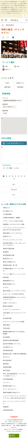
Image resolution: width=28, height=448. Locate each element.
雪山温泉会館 (7, 318)
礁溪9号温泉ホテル (9, 284)
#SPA (7, 83)
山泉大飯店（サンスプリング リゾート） (14, 314)
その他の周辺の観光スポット (15, 143)
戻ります (14, 189)
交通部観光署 (14, 417)
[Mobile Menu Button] (2, 20)
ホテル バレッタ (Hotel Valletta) (13, 294)
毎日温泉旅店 (7, 360)
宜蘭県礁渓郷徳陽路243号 (11, 100)
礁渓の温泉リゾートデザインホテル (14, 290)
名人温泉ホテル (8, 211)
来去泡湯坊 (6, 337)
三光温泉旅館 (7, 214)
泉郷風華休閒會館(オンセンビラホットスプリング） (14, 298)
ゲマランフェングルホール (11, 309)
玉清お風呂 (6, 328)
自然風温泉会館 (8, 350)
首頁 (2, 25)
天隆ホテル (6, 207)
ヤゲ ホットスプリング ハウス (12, 240)
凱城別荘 (6, 252)
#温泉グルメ (20, 83)
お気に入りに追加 (8, 37)
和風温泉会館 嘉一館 (10, 265)
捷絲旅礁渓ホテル (8, 280)
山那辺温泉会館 (8, 410)
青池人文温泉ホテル (9, 262)
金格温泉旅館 (7, 367)
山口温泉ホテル (8, 347)
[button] (3, 176)
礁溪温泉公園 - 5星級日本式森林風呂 (15, 354)
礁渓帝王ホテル (8, 258)
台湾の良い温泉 (14, 20)
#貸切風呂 (20, 87)
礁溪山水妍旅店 (8, 306)
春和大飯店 (6, 325)
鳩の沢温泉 (6, 370)
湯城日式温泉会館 (8, 248)
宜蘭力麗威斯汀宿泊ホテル (11, 392)
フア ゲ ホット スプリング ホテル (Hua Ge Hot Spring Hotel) (14, 229)
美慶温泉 (6, 407)
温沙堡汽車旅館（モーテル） (12, 343)
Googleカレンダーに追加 (13, 37)
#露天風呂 (7, 87)
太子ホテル (6, 357)
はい (25, 15)
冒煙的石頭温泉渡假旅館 (11, 340)
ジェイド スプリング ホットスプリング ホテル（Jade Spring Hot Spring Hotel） (15, 397)
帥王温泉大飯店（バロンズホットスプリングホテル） (14, 244)
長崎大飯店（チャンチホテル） (13, 233)
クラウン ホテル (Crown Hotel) (13, 221)
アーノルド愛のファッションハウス (14, 274)
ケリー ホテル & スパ (10, 389)
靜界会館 (6, 277)
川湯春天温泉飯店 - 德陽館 (11, 217)
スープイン (6, 382)
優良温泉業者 (10, 25)
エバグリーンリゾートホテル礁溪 (13, 321)
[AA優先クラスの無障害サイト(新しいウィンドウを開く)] (14, 437)
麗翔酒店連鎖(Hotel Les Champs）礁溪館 (14, 333)
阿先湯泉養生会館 (8, 255)
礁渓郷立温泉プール (9, 386)
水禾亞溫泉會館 (8, 379)
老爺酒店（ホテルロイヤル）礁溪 (13, 224)
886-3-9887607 (8, 107)
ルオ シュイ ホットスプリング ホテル (14, 402)
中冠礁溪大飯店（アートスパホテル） (13, 269)
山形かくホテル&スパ (10, 303)
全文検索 (26, 20)
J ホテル (5, 287)
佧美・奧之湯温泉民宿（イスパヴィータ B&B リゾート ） (14, 375)
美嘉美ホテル (7, 236)
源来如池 (6, 363)
